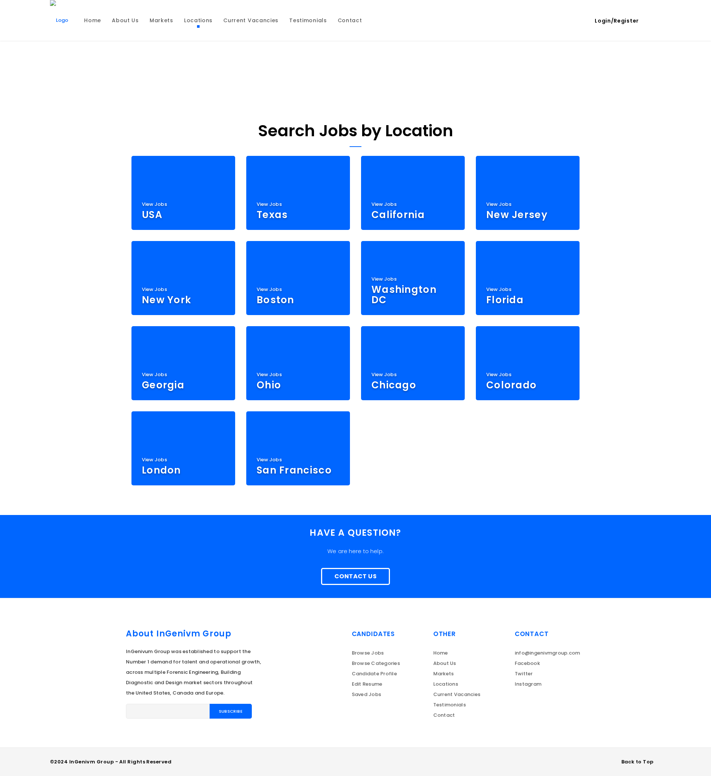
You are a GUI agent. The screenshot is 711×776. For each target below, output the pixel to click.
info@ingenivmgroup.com (547, 652)
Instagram (528, 684)
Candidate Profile (374, 673)
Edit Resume (367, 684)
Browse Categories (376, 663)
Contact (444, 715)
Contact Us (355, 576)
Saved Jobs (366, 694)
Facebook (527, 663)
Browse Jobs (368, 652)
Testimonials (449, 704)
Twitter (524, 673)
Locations (445, 684)
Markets (443, 673)
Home (440, 652)
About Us (444, 663)
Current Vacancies (456, 694)
